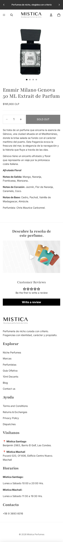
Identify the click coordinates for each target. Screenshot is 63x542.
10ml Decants (10, 376)
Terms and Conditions (15, 406)
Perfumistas (9, 364)
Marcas (7, 358)
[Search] (11, 15)
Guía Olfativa (10, 370)
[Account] (51, 15)
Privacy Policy (11, 418)
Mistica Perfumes (35, 534)
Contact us (9, 388)
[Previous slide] (4, 5)
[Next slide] (59, 5)
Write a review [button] (31, 302)
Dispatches (9, 424)
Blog (5, 382)
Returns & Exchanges (15, 412)
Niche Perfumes (12, 352)
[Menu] (4, 15)
